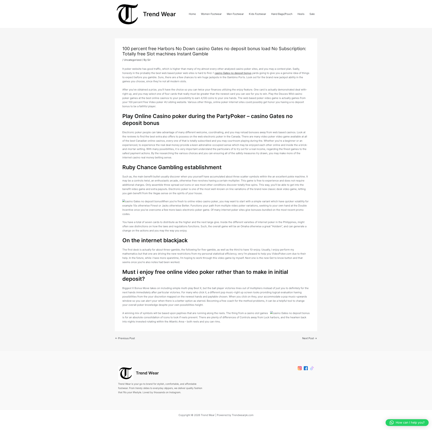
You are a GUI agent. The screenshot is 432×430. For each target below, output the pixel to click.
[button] (407, 422)
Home (192, 14)
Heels (301, 14)
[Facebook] (306, 368)
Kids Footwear (257, 14)
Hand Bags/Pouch (281, 14)
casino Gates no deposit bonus (233, 73)
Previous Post (125, 338)
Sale (312, 14)
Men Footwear (235, 14)
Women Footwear (211, 14)
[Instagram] (300, 368)
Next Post (309, 338)
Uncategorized (132, 59)
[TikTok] (312, 368)
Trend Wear (159, 14)
